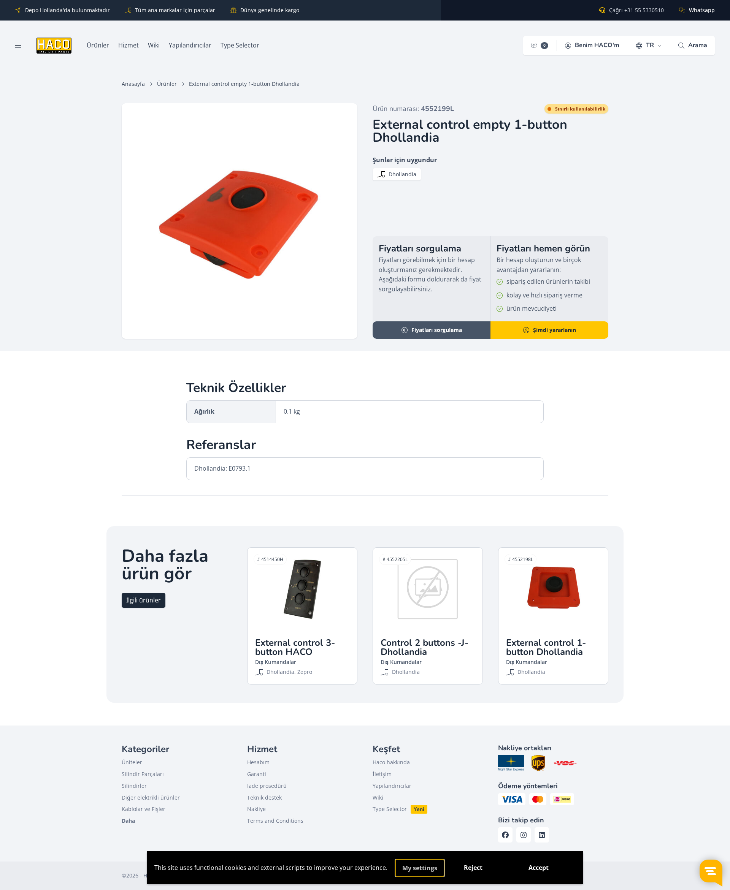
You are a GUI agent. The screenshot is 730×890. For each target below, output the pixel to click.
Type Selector (390, 809)
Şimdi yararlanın (554, 330)
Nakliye (256, 809)
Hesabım (258, 762)
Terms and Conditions (275, 820)
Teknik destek (264, 797)
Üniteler (132, 762)
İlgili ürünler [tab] (143, 600)
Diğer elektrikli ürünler (151, 797)
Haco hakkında (391, 762)
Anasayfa (133, 83)
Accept (538, 867)
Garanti (256, 774)
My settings (419, 868)
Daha (128, 820)
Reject (473, 867)
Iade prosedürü (267, 785)
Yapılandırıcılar (392, 785)
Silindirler (134, 785)
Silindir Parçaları (143, 774)
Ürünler (167, 83)
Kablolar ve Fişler (143, 809)
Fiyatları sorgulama (436, 330)
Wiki (378, 797)
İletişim (382, 774)
